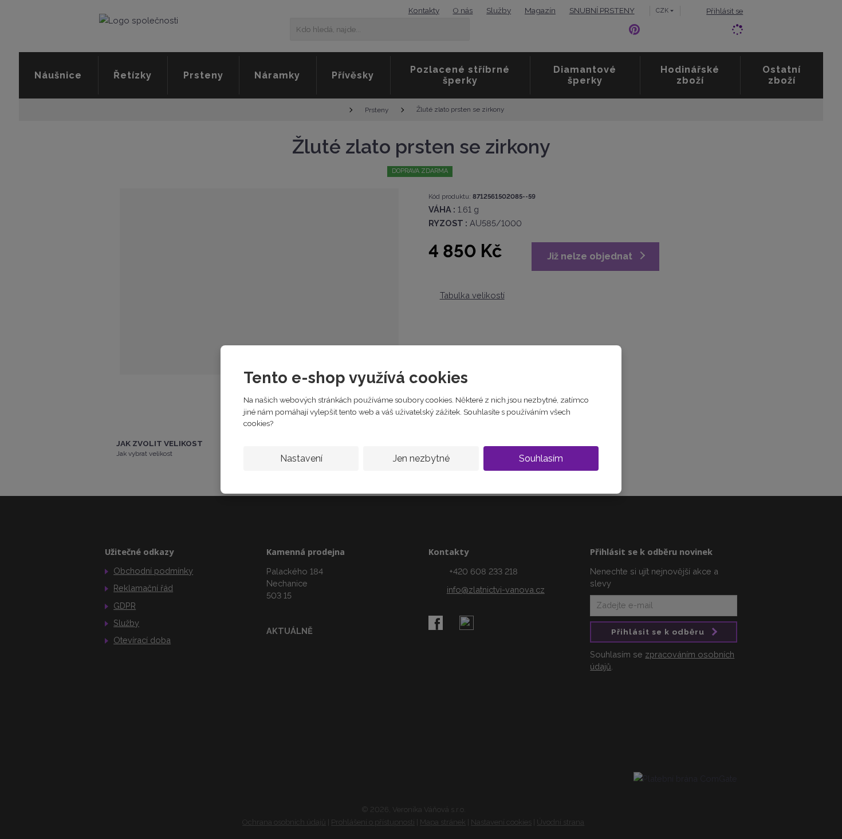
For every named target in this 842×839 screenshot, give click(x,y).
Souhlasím (541, 458)
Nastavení (301, 458)
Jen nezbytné (421, 458)
